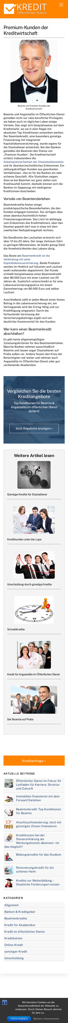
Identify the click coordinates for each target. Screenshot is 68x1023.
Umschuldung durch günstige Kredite (29, 584)
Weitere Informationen (46, 1018)
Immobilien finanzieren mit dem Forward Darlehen (38, 798)
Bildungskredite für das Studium (38, 854)
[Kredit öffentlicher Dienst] (25, 13)
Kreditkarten (13, 938)
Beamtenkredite (15, 918)
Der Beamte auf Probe (20, 719)
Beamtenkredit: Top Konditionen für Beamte (38, 811)
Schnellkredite (16, 629)
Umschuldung (14, 958)
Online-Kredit (13, 945)
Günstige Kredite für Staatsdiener (27, 494)
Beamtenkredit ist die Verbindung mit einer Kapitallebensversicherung (26, 259)
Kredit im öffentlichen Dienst (24, 931)
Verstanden (19, 1018)
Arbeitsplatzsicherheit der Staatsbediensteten (33, 162)
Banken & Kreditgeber (19, 911)
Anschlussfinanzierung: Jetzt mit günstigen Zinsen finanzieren (38, 824)
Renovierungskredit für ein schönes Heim (35, 869)
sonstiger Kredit (15, 951)
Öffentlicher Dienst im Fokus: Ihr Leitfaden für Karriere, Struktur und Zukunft (38, 784)
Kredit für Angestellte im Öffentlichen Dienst (33, 674)
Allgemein (11, 905)
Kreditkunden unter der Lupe (24, 539)
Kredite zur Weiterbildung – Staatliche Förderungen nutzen (37, 882)
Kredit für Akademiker (20, 925)
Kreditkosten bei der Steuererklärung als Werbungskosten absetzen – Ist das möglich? (31, 840)
